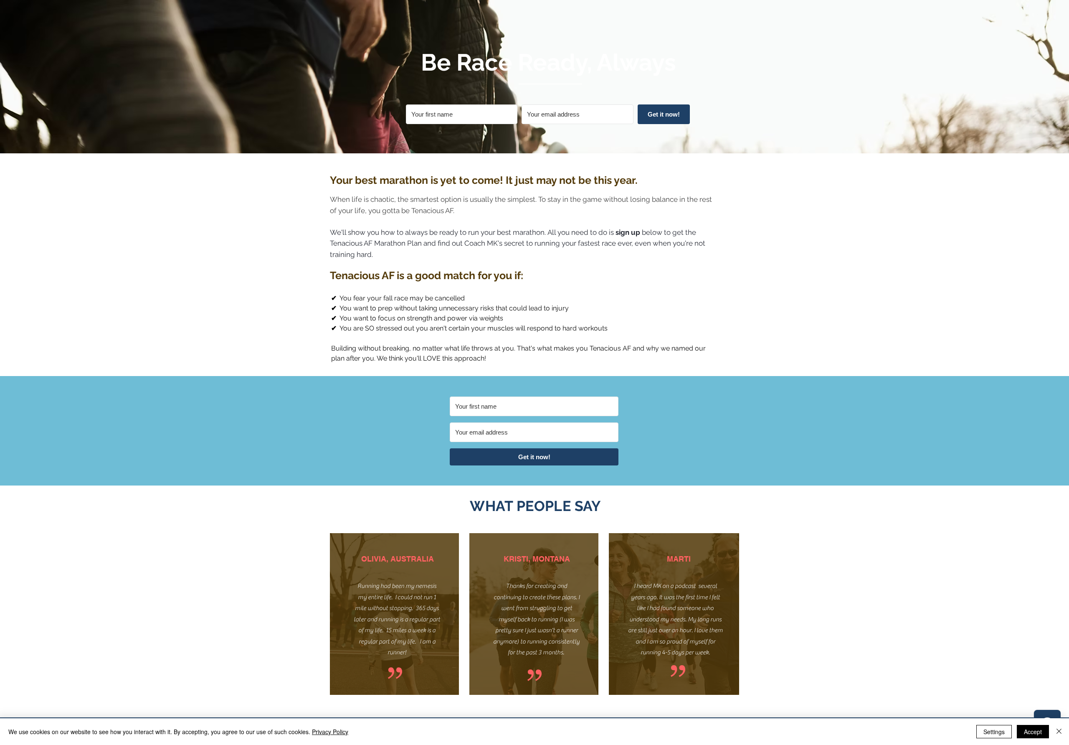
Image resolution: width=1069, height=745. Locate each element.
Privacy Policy (330, 731)
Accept (1033, 731)
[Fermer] (1059, 731)
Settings (994, 731)
